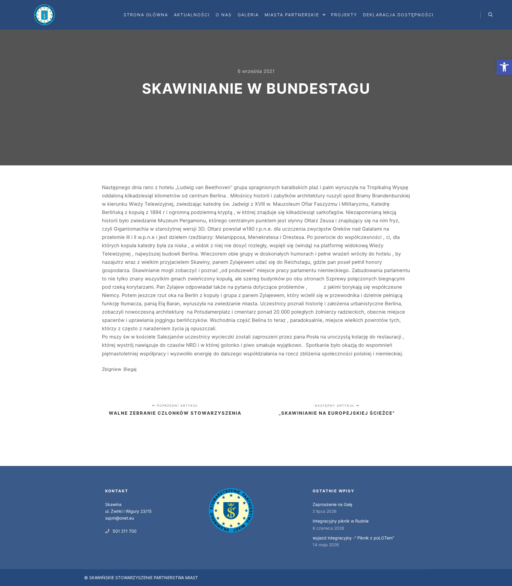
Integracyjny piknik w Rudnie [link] (341, 520)
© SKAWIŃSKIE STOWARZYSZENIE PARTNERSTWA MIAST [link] (141, 577)
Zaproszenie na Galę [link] (332, 504)
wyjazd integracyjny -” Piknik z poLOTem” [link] (353, 537)
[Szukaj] (490, 15)
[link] (504, 67)
